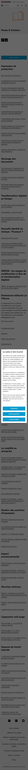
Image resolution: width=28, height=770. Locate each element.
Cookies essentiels (14, 414)
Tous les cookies (14, 419)
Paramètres (14, 408)
